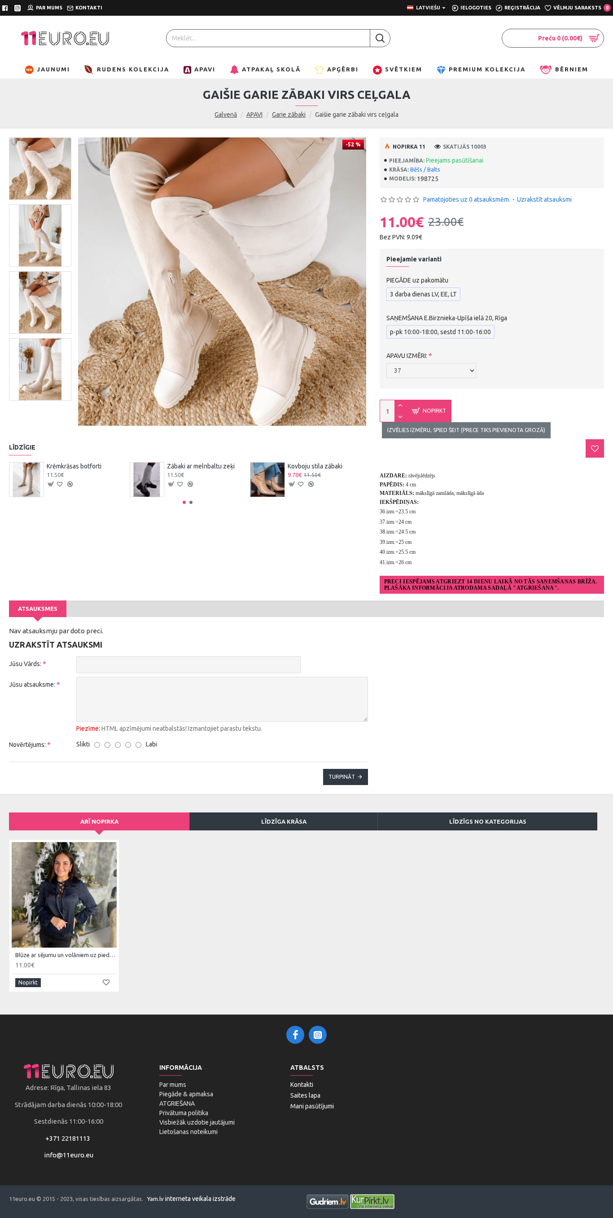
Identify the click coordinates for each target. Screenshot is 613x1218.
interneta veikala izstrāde (200, 1198)
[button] (184, 502)
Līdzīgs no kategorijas (487, 821)
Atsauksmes (37, 608)
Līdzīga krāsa (283, 821)
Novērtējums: (27, 744)
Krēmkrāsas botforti (74, 466)
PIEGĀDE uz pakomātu (417, 280)
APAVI (254, 114)
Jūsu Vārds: (25, 663)
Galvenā (226, 114)
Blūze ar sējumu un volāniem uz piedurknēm (66, 955)
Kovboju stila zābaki (315, 466)
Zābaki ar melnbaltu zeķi (201, 466)
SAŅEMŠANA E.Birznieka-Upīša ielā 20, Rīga (446, 318)
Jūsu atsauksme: (32, 684)
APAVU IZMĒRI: (406, 355)
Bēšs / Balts (425, 169)
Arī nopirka (99, 821)
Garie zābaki (289, 114)
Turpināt (341, 777)
